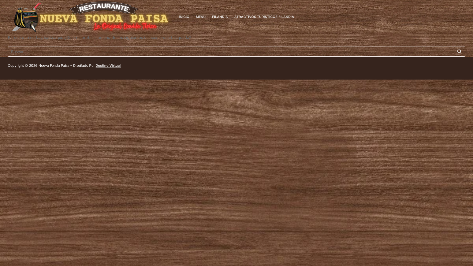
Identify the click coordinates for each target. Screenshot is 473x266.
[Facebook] (461, 17)
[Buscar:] (236, 52)
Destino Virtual (108, 65)
